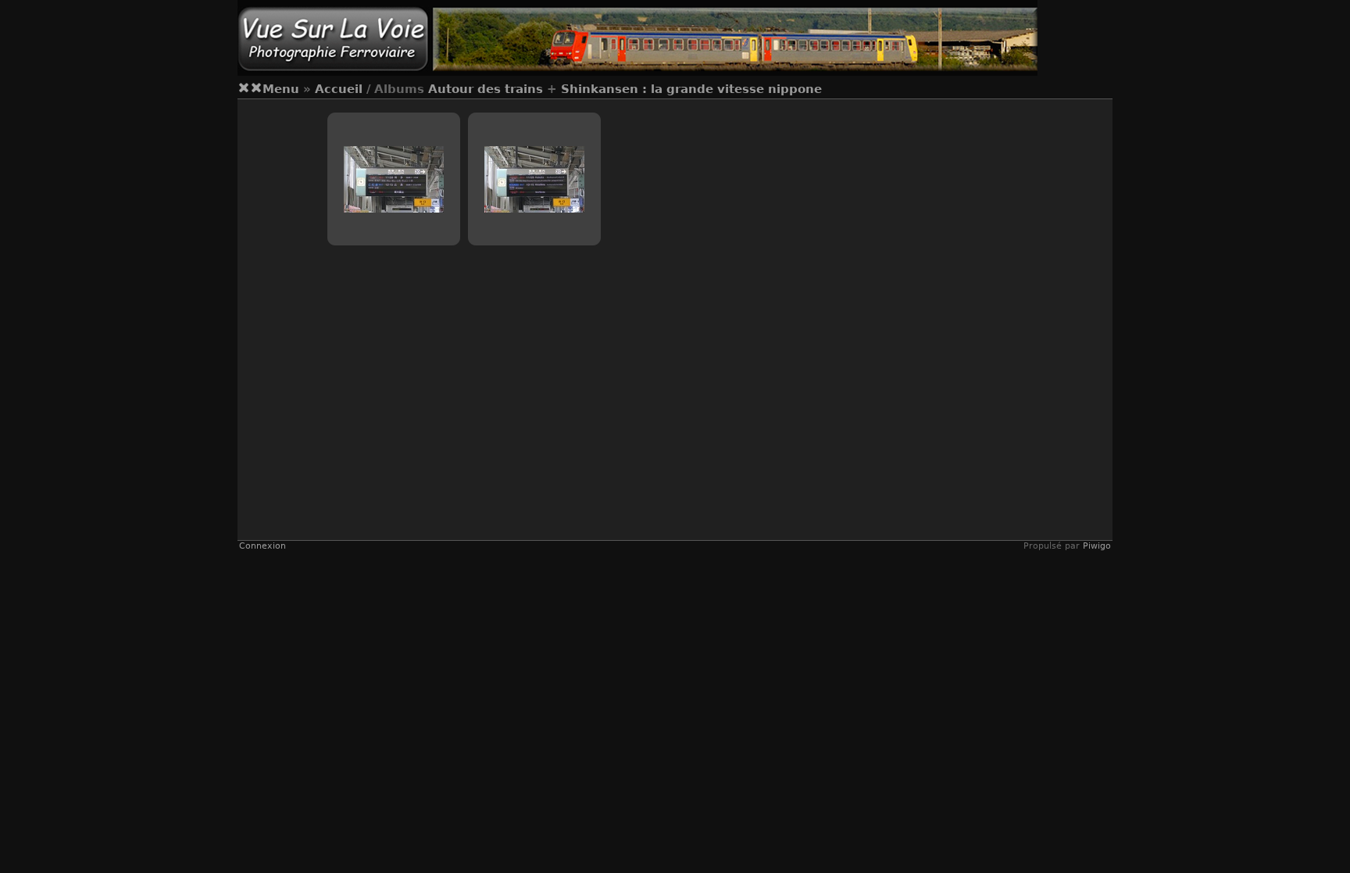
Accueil (338, 89)
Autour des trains (485, 89)
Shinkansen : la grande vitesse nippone (691, 89)
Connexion (262, 546)
